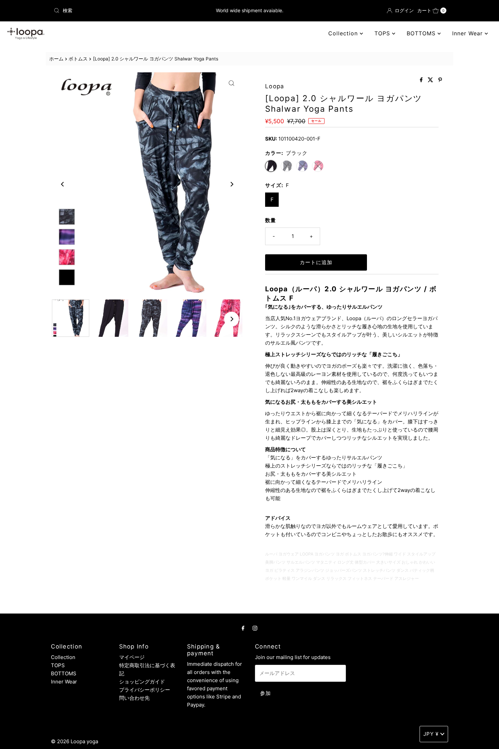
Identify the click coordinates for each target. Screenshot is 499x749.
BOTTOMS (422, 33)
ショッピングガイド (142, 681)
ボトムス (78, 58)
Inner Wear (468, 33)
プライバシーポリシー (144, 690)
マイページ (132, 657)
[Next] (231, 184)
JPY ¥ (431, 734)
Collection (344, 33)
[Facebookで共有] (422, 80)
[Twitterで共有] (431, 80)
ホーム (56, 58)
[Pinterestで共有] (440, 80)
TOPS (383, 33)
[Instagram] (255, 628)
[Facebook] (243, 628)
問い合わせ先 (134, 698)
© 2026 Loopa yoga (74, 741)
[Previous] (62, 184)
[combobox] (115, 10)
